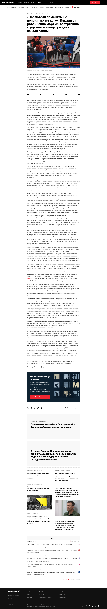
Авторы (29, 594)
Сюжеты (26, 2)
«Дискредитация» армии (46, 7)
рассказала (71, 152)
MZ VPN (61, 591)
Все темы (77, 7)
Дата (45, 2)
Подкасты (51, 2)
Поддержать (95, 2)
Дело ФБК (68, 7)
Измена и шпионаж (23, 7)
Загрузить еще (53, 538)
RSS (41, 591)
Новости (19, 2)
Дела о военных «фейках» (9, 7)
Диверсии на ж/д (59, 7)
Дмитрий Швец (45, 13)
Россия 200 (62, 594)
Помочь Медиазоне (40, 396)
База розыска (62, 597)
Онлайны (33, 2)
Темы (28, 591)
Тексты (40, 2)
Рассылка (41, 594)
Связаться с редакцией (73, 408)
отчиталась (31, 142)
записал (29, 278)
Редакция (29, 597)
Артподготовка (34, 7)
